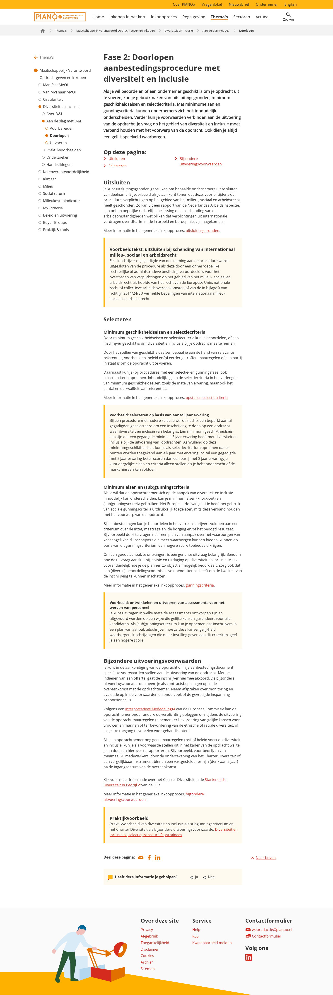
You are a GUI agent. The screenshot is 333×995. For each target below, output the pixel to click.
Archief (147, 962)
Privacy (147, 929)
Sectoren (241, 16)
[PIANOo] (60, 20)
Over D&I (54, 113)
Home (98, 16)
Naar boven (266, 857)
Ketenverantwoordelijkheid (66, 171)
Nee (211, 876)
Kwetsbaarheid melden (212, 942)
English (291, 4)
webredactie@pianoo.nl (271, 929)
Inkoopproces (164, 16)
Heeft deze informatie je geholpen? (146, 876)
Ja (196, 876)
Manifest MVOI (55, 84)
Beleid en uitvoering (60, 215)
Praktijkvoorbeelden (63, 150)
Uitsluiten (117, 158)
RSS (195, 936)
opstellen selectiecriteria (207, 397)
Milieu (48, 186)
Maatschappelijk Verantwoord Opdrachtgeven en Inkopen (115, 31)
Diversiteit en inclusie (178, 31)
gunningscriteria (200, 585)
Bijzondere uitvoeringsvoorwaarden (201, 161)
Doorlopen (59, 135)
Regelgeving (193, 16)
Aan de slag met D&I (216, 31)
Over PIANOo (184, 4)
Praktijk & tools (56, 229)
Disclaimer (150, 949)
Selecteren (118, 165)
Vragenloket (212, 4)
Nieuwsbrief (239, 4)
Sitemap (148, 968)
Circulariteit (53, 99)
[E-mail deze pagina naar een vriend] (140, 857)
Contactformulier (266, 936)
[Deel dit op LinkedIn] (157, 857)
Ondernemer (267, 4)
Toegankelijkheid (155, 942)
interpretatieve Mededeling (148, 708)
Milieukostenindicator (61, 200)
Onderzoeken (57, 157)
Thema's (219, 16)
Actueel (263, 16)
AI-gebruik (149, 936)
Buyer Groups (55, 222)
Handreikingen (59, 164)
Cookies (147, 955)
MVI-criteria (53, 207)
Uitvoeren (58, 142)
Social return (54, 193)
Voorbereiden (62, 128)
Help (196, 929)
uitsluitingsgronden (202, 230)
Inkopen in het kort (127, 16)
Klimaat (49, 179)
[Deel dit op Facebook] (149, 857)
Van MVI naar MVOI (59, 92)
